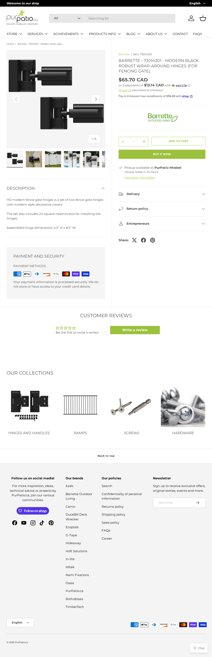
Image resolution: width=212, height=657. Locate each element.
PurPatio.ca (74, 591)
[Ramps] (80, 405)
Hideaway (73, 543)
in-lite (70, 559)
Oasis (70, 583)
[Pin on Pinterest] (152, 240)
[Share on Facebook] (143, 240)
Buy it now (162, 154)
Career (107, 538)
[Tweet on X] (134, 240)
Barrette (124, 54)
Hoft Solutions (76, 551)
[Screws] (132, 405)
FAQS (197, 34)
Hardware (183, 433)
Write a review (135, 330)
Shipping (125, 90)
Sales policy (110, 522)
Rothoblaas (74, 599)
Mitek (70, 567)
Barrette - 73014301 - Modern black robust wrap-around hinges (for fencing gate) (41, 44)
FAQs (106, 530)
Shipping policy (113, 514)
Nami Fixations (77, 575)
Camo (70, 507)
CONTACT (180, 34)
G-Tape (71, 535)
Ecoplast (72, 527)
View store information (139, 177)
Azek (69, 486)
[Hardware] (183, 405)
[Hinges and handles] (29, 405)
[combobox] (112, 18)
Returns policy (113, 507)
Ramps (80, 433)
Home (10, 44)
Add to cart (178, 141)
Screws (131, 433)
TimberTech (75, 607)
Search (107, 486)
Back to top (106, 455)
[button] (202, 18)
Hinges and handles (29, 433)
